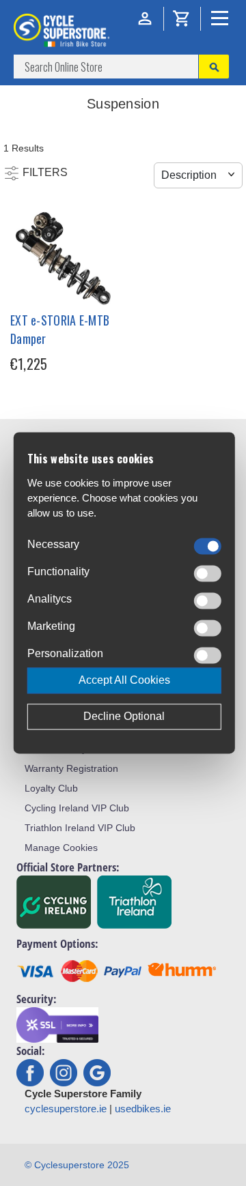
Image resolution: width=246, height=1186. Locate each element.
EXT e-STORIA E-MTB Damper (59, 329)
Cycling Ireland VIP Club (77, 807)
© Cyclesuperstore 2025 (77, 1164)
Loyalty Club (51, 788)
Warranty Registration (71, 768)
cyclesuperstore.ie (66, 1108)
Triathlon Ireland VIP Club (80, 827)
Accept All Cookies (124, 680)
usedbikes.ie (143, 1108)
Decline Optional (124, 717)
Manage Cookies (61, 847)
